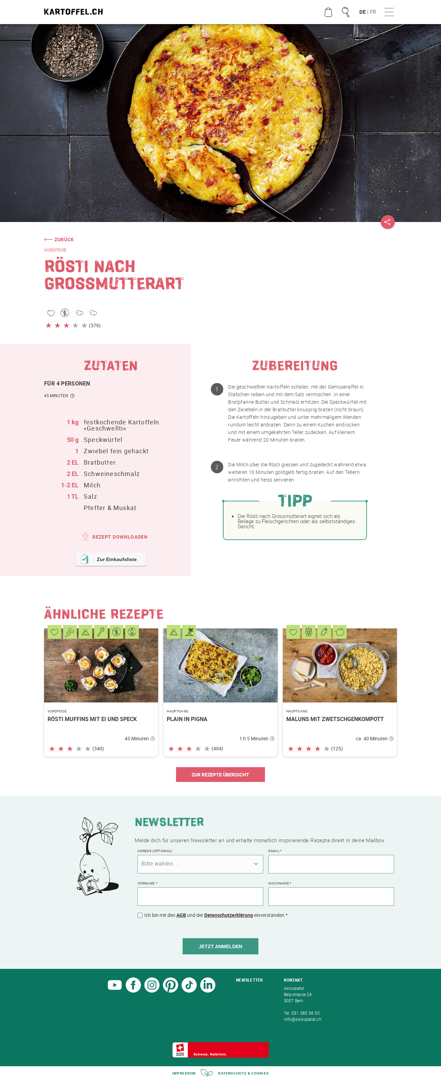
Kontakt (293, 980)
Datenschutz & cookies (243, 1073)
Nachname (279, 883)
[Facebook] (133, 991)
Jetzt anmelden (220, 946)
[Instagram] (152, 991)
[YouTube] (114, 991)
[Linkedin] (207, 991)
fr (373, 11)
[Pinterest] (170, 991)
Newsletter (249, 980)
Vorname (147, 883)
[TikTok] (189, 991)
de (362, 11)
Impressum (184, 1073)
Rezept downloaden (120, 536)
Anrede (154, 851)
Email (274, 851)
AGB (181, 915)
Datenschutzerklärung (228, 915)
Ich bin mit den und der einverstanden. (216, 915)
